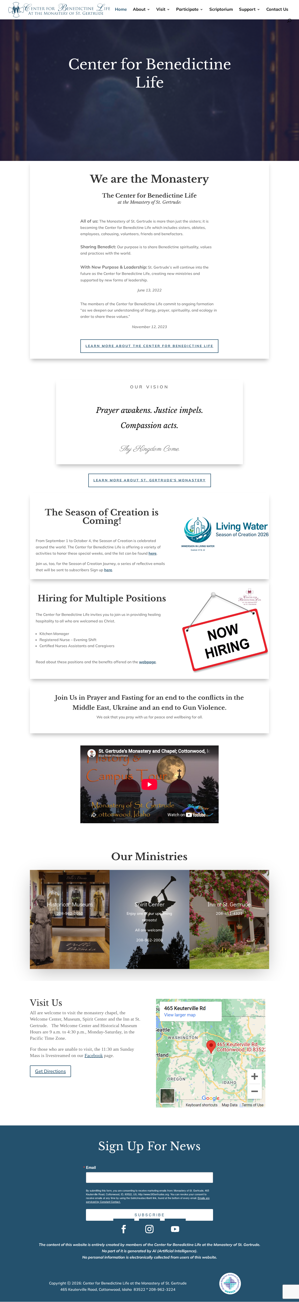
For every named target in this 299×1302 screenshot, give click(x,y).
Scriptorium (221, 10)
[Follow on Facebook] (123, 1229)
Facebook (94, 1055)
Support (247, 10)
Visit (160, 10)
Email (91, 1167)
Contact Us (277, 10)
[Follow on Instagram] (149, 1229)
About (139, 10)
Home (121, 10)
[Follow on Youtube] (175, 1229)
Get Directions (50, 1071)
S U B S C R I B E (149, 1214)
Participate (187, 10)
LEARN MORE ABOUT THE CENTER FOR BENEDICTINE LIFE (149, 346)
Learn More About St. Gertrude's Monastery (149, 480)
